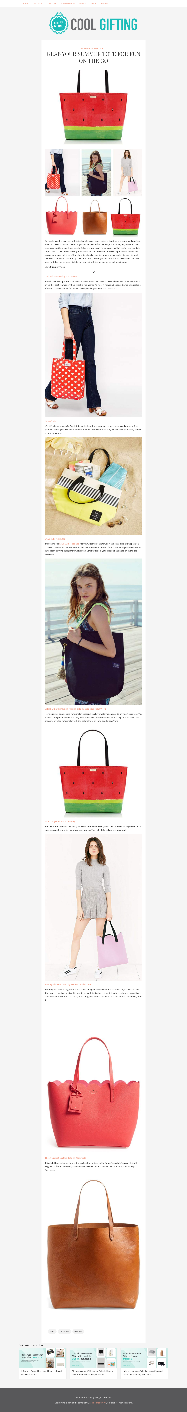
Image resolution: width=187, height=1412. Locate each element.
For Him (83, 3)
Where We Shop (68, 3)
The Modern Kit (99, 1402)
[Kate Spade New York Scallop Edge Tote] (93, 1079)
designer (64, 1331)
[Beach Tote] (93, 486)
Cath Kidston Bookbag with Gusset (61, 276)
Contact (105, 3)
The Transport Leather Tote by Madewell (65, 1157)
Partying (52, 3)
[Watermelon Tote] (93, 771)
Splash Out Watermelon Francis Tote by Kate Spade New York (75, 708)
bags (52, 1331)
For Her (78, 1331)
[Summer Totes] (93, 193)
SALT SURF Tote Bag (55, 538)
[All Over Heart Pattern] (93, 355)
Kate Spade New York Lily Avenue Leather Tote (68, 984)
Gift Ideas (23, 3)
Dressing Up (38, 3)
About (94, 3)
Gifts (103, 48)
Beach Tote (50, 421)
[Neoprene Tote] (93, 907)
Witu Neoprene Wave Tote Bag (60, 821)
